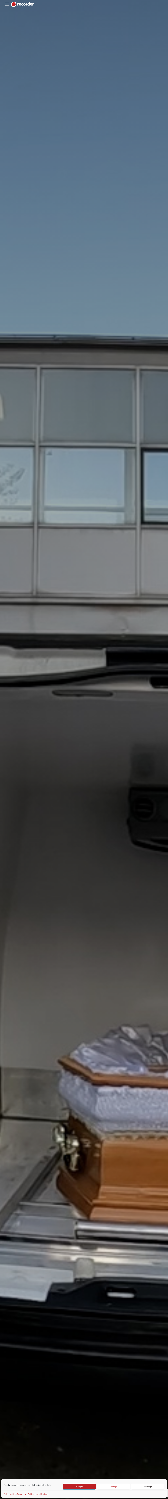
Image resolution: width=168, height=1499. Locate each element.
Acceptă (79, 1486)
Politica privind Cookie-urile (15, 1494)
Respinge (113, 1486)
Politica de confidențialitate (38, 1494)
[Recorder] (22, 4)
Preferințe (148, 1486)
